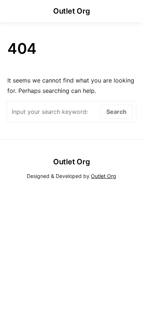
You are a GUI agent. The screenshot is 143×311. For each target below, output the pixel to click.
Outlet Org (71, 11)
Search (116, 111)
